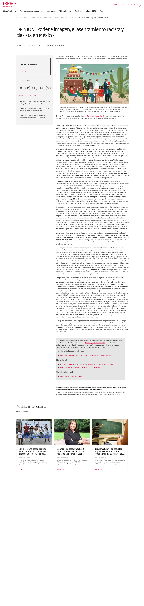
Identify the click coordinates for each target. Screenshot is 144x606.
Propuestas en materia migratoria (71, 376)
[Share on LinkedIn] (27, 88)
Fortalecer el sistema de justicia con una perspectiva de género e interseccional (86, 364)
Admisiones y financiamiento (31, 11)
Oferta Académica (9, 11)
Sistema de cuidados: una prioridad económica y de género (80, 367)
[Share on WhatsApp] (41, 88)
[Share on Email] (48, 88)
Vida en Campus (65, 11)
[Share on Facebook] (34, 88)
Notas (71, 17)
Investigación (50, 11)
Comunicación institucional (41, 17)
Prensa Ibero (59, 17)
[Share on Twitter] (21, 88)
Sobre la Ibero (21, 17)
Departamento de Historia (95, 116)
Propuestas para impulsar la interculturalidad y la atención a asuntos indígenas (86, 355)
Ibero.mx (133, 4)
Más (101, 11)
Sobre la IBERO (91, 11)
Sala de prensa (117, 4)
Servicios (78, 11)
